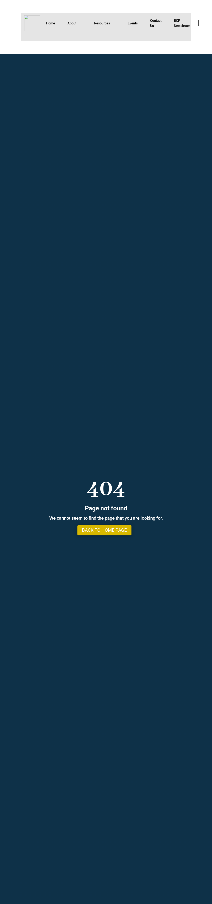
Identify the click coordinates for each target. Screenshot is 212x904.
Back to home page (104, 530)
